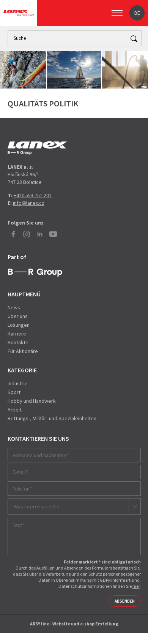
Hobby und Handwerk (32, 400)
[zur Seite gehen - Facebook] (13, 234)
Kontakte (18, 342)
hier (136, 586)
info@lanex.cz (28, 202)
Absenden (125, 601)
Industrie (18, 383)
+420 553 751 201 (33, 195)
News (14, 307)
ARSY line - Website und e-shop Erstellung (74, 624)
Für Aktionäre (23, 351)
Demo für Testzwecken (37, 148)
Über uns (18, 316)
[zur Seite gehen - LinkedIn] (40, 234)
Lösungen (19, 324)
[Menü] (117, 13)
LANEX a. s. (18, 13)
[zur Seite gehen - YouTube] (53, 234)
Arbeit (15, 409)
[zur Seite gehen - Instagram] (26, 234)
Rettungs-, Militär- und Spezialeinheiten (52, 418)
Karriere (17, 333)
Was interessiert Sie (37, 506)
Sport (14, 392)
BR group (35, 273)
